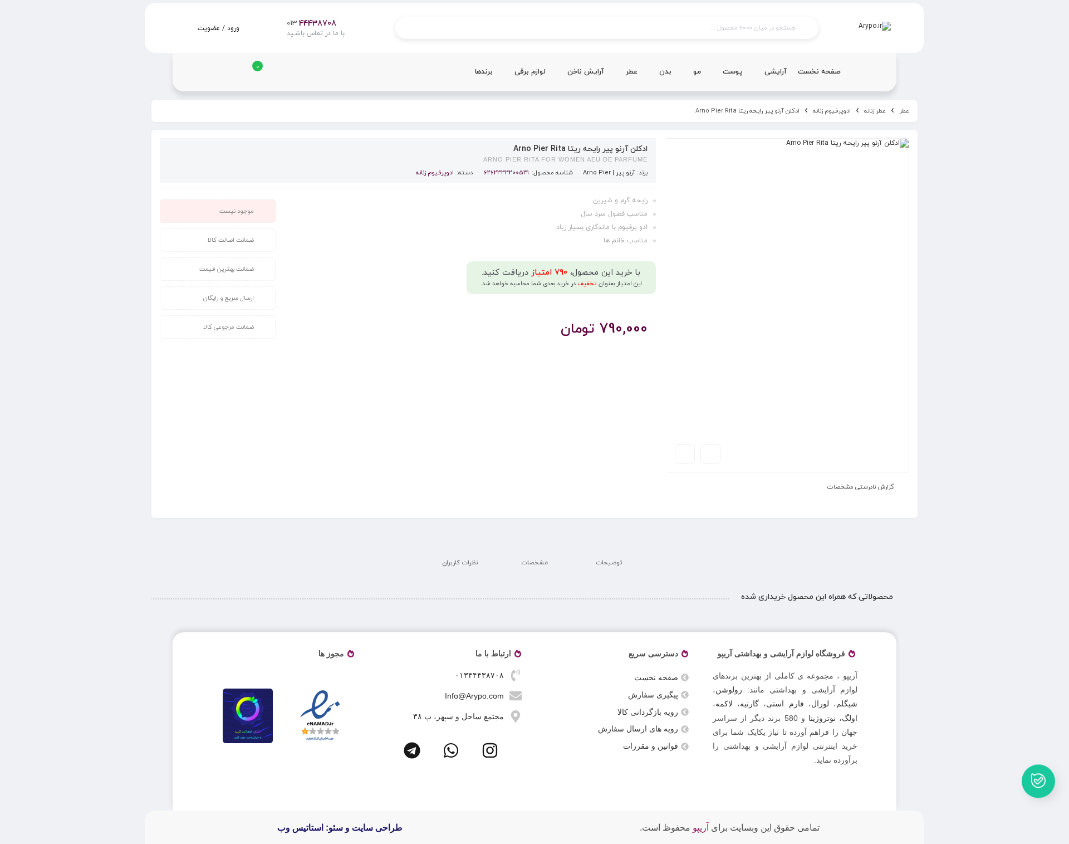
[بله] (1039, 781)
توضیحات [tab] (609, 562)
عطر (904, 110)
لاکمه (724, 703)
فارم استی (784, 703)
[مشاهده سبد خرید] (249, 75)
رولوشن (728, 689)
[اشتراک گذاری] (710, 454)
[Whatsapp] (451, 750)
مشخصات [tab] (534, 562)
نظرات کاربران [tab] (460, 562)
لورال (820, 703)
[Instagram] (490, 750)
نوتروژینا (822, 718)
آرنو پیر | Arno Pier (609, 172)
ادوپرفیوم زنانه (832, 110)
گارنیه (749, 703)
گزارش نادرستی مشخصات (860, 486)
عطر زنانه (875, 110)
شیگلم (846, 703)
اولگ (849, 718)
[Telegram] (412, 750)
